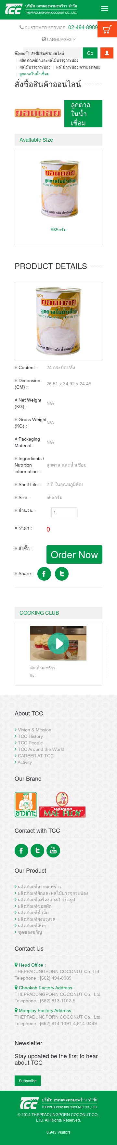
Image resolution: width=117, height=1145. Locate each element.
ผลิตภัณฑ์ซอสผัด (35, 906)
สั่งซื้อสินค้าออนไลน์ (47, 53)
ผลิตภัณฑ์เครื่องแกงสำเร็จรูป (46, 899)
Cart (107, 29)
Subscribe (28, 1080)
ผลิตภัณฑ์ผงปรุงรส (37, 919)
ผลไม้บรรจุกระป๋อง (35, 67)
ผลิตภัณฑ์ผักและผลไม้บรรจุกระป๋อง (49, 60)
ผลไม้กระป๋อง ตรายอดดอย (78, 67)
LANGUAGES (59, 39)
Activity (25, 762)
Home (20, 53)
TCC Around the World (41, 749)
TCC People (30, 742)
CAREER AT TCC (36, 755)
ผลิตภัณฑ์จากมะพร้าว (39, 886)
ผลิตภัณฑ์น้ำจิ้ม (33, 912)
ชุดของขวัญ (30, 932)
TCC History (30, 736)
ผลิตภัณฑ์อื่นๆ (32, 925)
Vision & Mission (34, 729)
